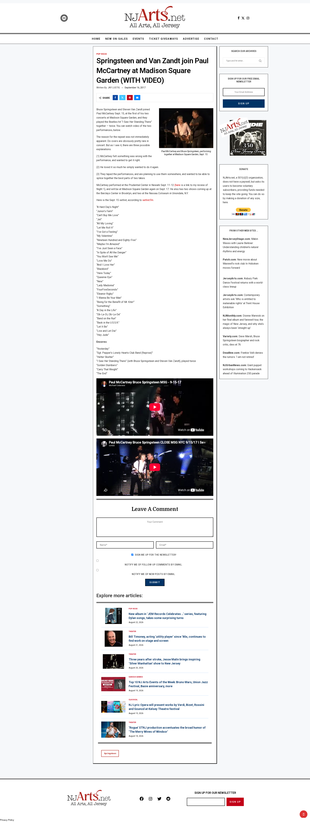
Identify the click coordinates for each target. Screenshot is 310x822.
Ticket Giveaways (163, 38)
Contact (211, 38)
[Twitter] (243, 18)
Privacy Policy (7, 820)
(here (177, 185)
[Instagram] (247, 18)
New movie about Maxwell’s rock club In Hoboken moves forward (240, 263)
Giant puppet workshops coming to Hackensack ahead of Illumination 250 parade (242, 369)
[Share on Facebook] (115, 97)
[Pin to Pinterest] (130, 97)
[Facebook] (239, 18)
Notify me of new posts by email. (154, 574)
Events (138, 38)
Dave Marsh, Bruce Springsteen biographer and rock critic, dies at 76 (241, 340)
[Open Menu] (64, 18)
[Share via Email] (137, 97)
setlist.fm (147, 200)
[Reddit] (168, 799)
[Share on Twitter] (122, 97)
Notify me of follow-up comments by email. (154, 564)
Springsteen (110, 753)
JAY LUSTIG (114, 87)
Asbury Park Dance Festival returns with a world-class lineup (243, 282)
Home (96, 38)
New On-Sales (116, 38)
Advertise (191, 38)
